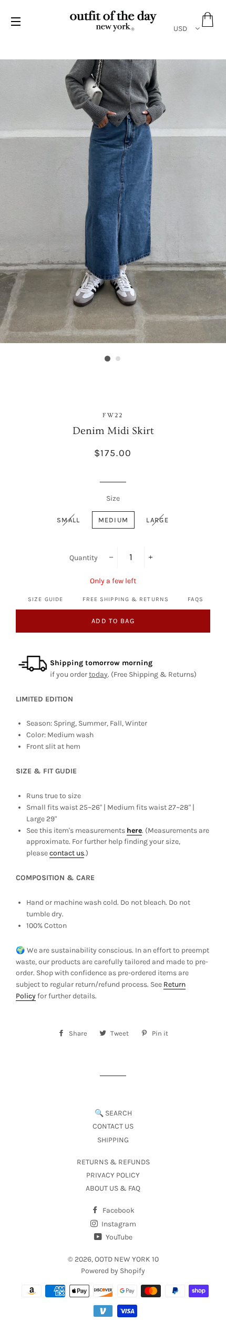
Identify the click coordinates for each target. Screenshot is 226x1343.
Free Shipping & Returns (126, 599)
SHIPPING (113, 1139)
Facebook (118, 1210)
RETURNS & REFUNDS (113, 1162)
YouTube (118, 1237)
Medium (113, 520)
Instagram (118, 1224)
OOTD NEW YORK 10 (127, 1259)
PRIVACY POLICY (113, 1175)
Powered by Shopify (113, 1270)
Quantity (83, 557)
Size (113, 498)
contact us (66, 853)
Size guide (45, 599)
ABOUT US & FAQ (113, 1188)
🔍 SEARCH (113, 1113)
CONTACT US (113, 1126)
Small (68, 520)
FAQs (195, 599)
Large (157, 520)
